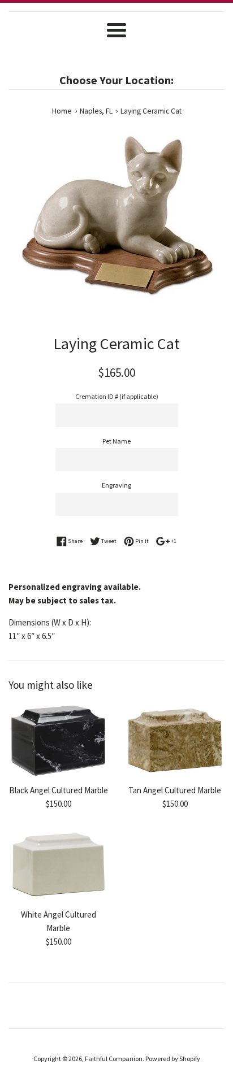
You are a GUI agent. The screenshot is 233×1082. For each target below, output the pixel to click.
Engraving (116, 485)
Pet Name (116, 441)
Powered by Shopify (172, 1058)
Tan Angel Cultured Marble (174, 790)
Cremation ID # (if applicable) (116, 396)
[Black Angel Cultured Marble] (58, 740)
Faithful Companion (114, 1058)
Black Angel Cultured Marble (58, 790)
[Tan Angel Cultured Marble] (175, 740)
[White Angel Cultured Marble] (58, 865)
